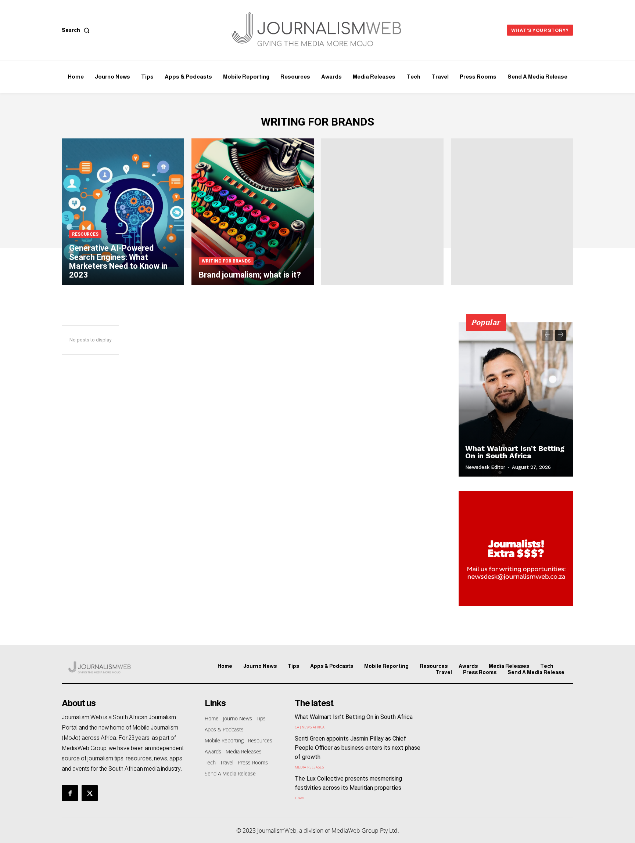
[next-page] (560, 335)
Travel (301, 797)
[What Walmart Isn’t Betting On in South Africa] (516, 399)
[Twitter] (90, 793)
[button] (77, 30)
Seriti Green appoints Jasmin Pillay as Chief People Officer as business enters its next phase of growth (357, 747)
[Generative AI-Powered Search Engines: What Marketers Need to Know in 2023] (123, 211)
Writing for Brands (226, 261)
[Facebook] (70, 793)
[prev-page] (547, 335)
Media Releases (309, 767)
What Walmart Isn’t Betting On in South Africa (514, 452)
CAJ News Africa (309, 727)
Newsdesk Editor (485, 467)
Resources (85, 234)
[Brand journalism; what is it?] (252, 211)
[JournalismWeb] (122, 667)
